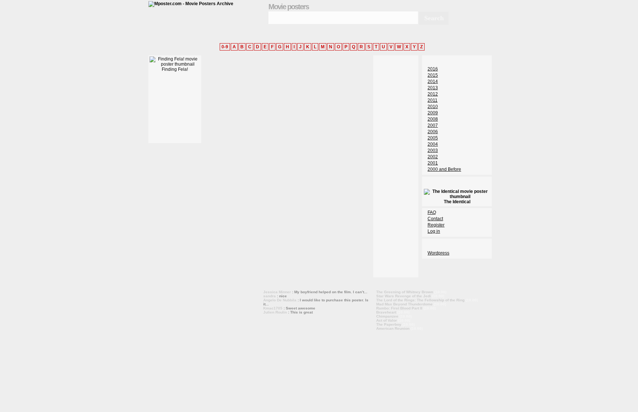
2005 (433, 138)
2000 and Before (444, 169)
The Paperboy (388, 324)
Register (436, 225)
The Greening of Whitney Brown (404, 292)
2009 (433, 112)
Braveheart (386, 312)
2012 (433, 94)
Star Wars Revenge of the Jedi (403, 296)
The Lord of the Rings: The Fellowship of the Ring (420, 300)
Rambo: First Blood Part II (399, 308)
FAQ (432, 212)
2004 (433, 144)
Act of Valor (386, 320)
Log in (434, 231)
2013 (433, 87)
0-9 (225, 46)
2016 (433, 69)
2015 (433, 75)
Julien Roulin (275, 312)
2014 (433, 81)
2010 (433, 106)
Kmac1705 (272, 308)
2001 (433, 163)
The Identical (457, 201)
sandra (269, 296)
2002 (433, 156)
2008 (433, 119)
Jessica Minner (277, 292)
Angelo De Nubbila (279, 300)
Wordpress (438, 253)
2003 (433, 150)
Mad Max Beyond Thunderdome (404, 304)
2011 (433, 100)
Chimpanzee (387, 316)
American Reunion (392, 328)
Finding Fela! (175, 69)
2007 (433, 125)
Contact (435, 218)
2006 (433, 131)
